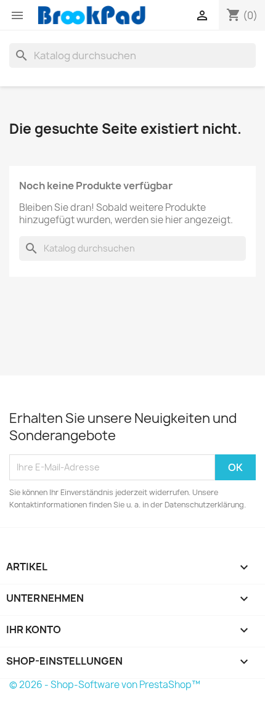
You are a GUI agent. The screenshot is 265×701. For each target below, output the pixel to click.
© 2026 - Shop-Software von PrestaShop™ (104, 684)
